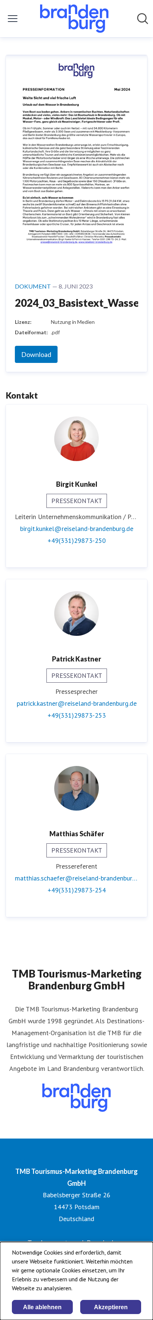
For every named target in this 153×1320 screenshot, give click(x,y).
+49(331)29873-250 (77, 540)
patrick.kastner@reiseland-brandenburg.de (77, 703)
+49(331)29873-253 (77, 715)
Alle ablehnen (42, 1307)
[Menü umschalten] (12, 18)
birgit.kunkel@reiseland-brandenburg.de (76, 528)
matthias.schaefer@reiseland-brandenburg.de (76, 878)
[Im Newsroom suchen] (143, 19)
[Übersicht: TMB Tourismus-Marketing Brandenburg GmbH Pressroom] (74, 18)
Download (36, 354)
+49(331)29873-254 (77, 890)
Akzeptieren (111, 1307)
